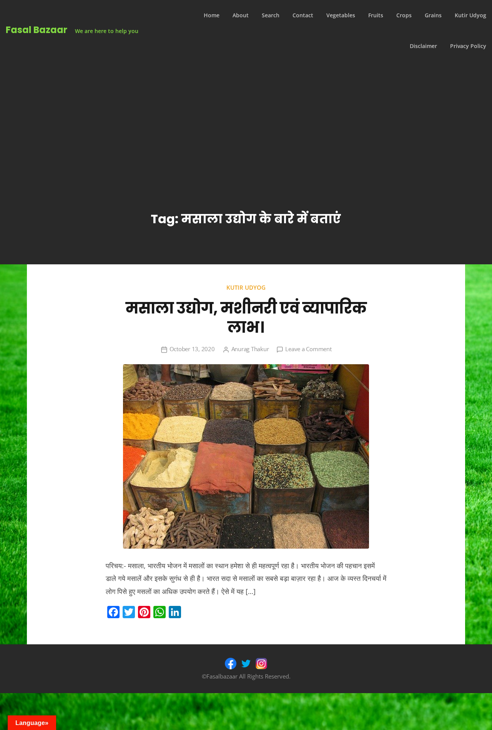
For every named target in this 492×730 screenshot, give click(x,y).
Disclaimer (423, 46)
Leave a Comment (308, 349)
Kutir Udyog (470, 15)
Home (211, 15)
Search (270, 15)
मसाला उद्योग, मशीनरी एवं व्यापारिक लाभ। (246, 317)
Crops (404, 15)
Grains (433, 15)
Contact (303, 15)
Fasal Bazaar (36, 29)
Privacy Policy (468, 46)
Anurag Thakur (250, 349)
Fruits (375, 15)
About (241, 15)
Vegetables (340, 15)
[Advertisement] (246, 119)
